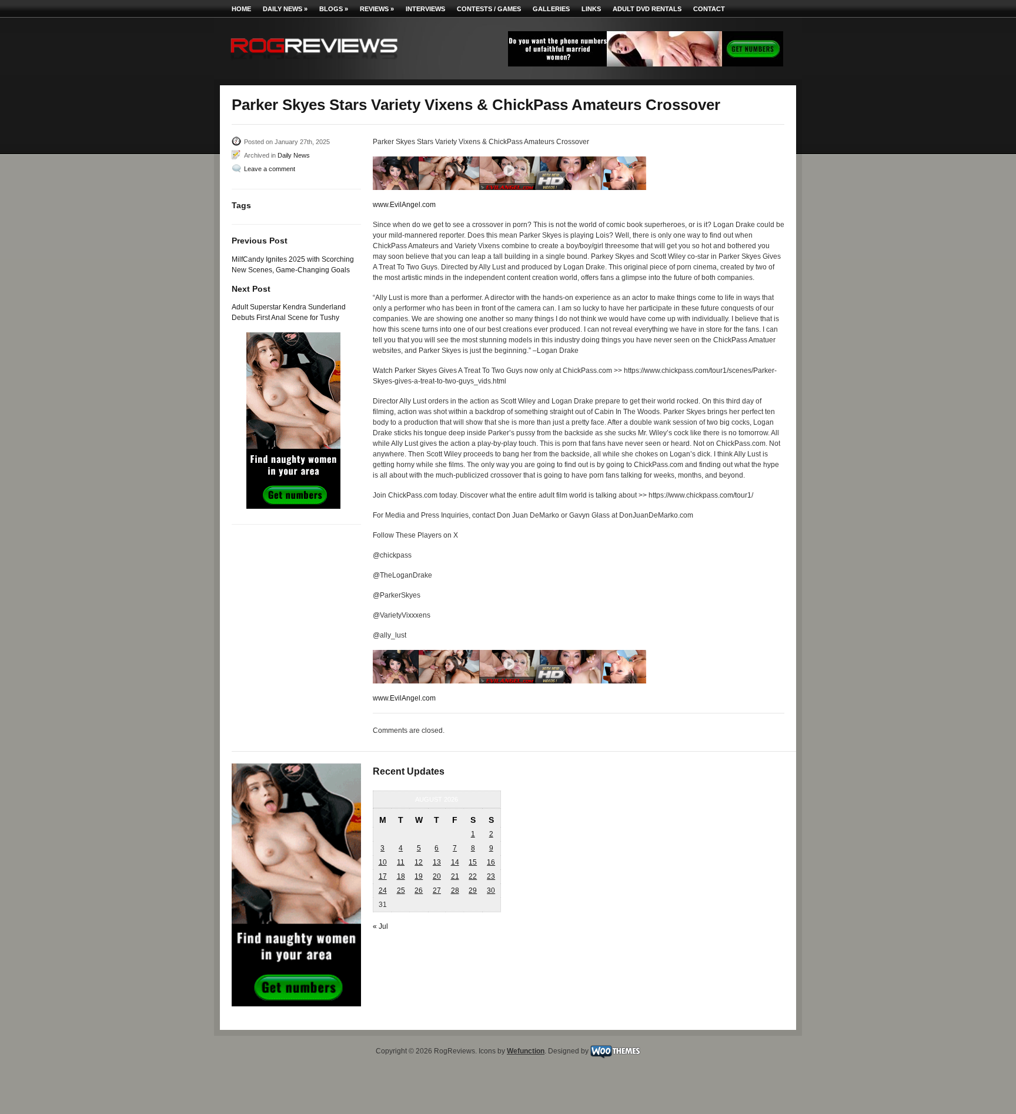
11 (401, 862)
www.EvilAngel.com (404, 205)
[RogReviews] (314, 62)
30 (491, 890)
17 (383, 876)
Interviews (425, 8)
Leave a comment (269, 168)
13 (437, 862)
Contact (709, 8)
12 (419, 862)
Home (241, 8)
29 (473, 890)
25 (401, 890)
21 (455, 876)
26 (419, 890)
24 (383, 890)
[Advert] (645, 64)
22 (473, 876)
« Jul (380, 926)
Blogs (333, 8)
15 (473, 862)
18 (401, 876)
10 (383, 862)
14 (455, 862)
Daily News (285, 8)
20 (437, 876)
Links (591, 8)
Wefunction (525, 1051)
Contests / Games (489, 8)
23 (491, 876)
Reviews (377, 8)
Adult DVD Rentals (647, 8)
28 (455, 890)
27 (437, 890)
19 (419, 876)
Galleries (551, 8)
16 (491, 862)
